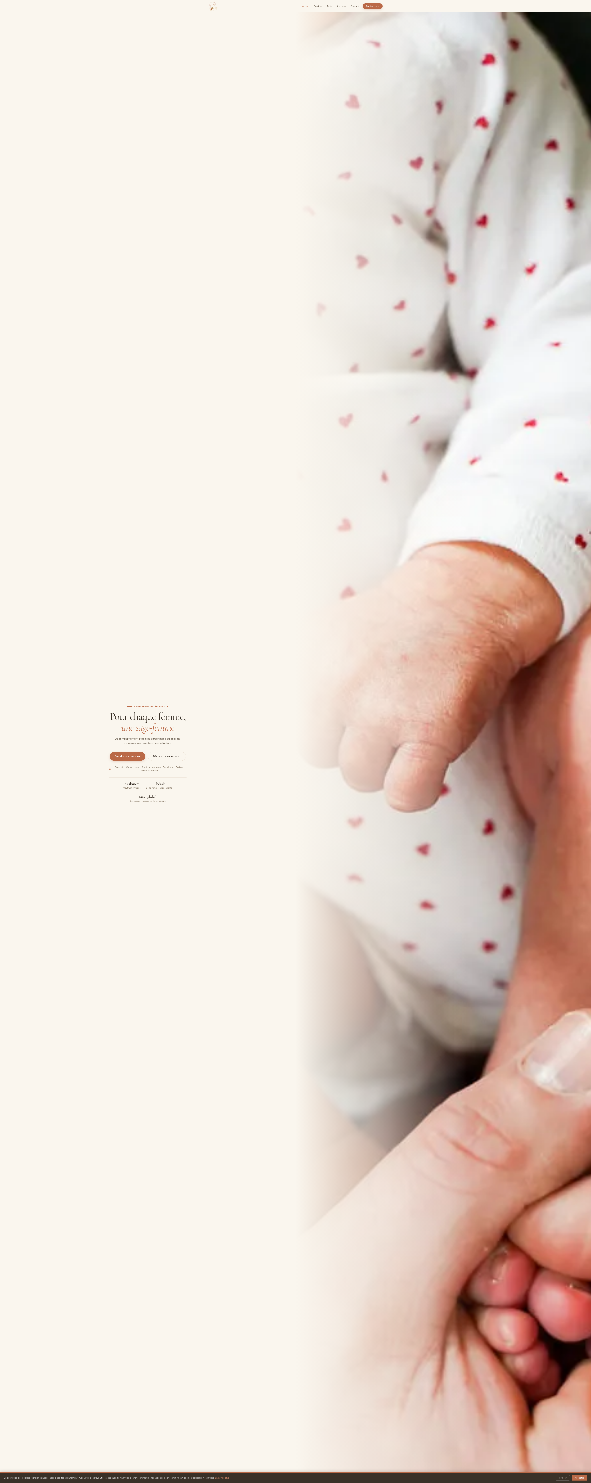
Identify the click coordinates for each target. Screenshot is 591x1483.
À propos (341, 6)
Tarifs (329, 6)
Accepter (579, 1478)
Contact (354, 6)
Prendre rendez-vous (127, 756)
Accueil (306, 6)
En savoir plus (222, 1477)
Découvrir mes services (167, 756)
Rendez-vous (372, 6)
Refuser (563, 1478)
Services (318, 6)
